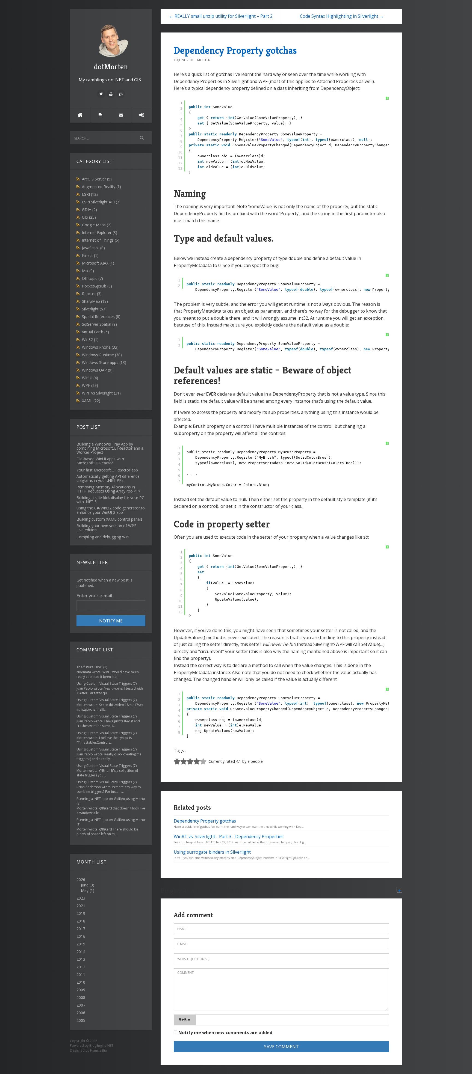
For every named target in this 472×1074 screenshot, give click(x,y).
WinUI (90, 377)
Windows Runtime (102, 354)
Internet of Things (100, 240)
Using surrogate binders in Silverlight (212, 852)
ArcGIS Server (97, 179)
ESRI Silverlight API (101, 201)
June (84, 885)
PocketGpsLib (97, 286)
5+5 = (184, 1020)
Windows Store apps (104, 362)
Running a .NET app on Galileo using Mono (110, 798)
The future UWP (89, 667)
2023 (80, 898)
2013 (80, 959)
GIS (89, 217)
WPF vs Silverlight (101, 393)
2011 (80, 974)
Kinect (90, 255)
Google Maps (96, 224)
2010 (80, 982)
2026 (85, 885)
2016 (80, 936)
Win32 (90, 339)
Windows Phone (100, 347)
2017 (80, 928)
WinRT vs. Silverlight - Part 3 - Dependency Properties (229, 836)
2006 (80, 1012)
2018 (80, 921)
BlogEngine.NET (101, 1045)
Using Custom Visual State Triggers (104, 683)
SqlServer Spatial (99, 324)
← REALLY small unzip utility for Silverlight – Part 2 (221, 16)
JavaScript (93, 247)
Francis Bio (98, 1050)
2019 (80, 913)
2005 (80, 1020)
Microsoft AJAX (98, 263)
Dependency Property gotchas (235, 50)
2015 (80, 944)
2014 (80, 951)
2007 (80, 1005)
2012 (80, 966)
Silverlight (94, 308)
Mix (88, 270)
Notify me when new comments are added (224, 1033)
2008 (80, 997)
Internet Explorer (99, 232)
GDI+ (89, 209)
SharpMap (95, 301)
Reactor (92, 293)
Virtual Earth (95, 331)
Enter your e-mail (94, 596)
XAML (91, 400)
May (84, 890)
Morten (204, 60)
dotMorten (111, 67)
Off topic (92, 278)
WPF (90, 385)
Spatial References (101, 316)
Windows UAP (97, 370)
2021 (80, 905)
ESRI (90, 194)
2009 (80, 989)
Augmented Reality (101, 186)
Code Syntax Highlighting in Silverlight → (342, 16)
